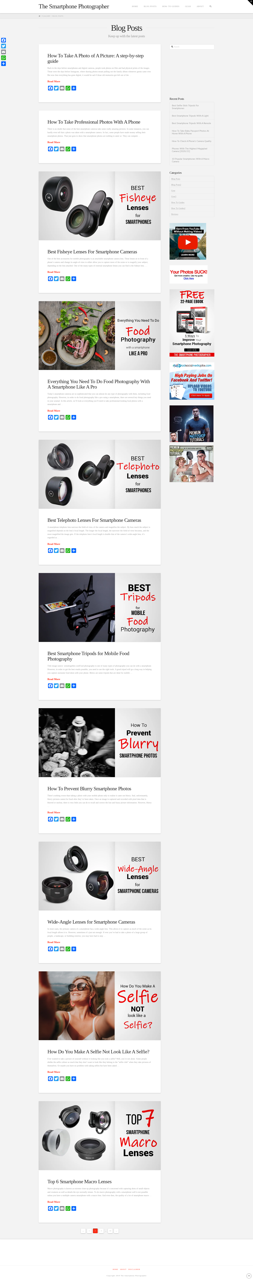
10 (110, 1231)
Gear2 (173, 196)
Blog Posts (175, 179)
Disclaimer (134, 1269)
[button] (250, 3)
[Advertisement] (192, 73)
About (123, 1269)
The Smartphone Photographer (74, 6)
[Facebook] (3, 40)
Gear (173, 191)
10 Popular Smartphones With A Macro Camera (190, 160)
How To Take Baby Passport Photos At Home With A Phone (190, 132)
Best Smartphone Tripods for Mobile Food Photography (88, 656)
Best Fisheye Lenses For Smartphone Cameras (92, 252)
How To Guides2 (178, 208)
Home (115, 1269)
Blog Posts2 (176, 185)
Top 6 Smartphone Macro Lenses (79, 1181)
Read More (53, 81)
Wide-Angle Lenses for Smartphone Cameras (91, 922)
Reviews (174, 214)
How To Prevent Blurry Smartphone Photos (89, 788)
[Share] (3, 64)
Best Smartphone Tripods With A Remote (191, 123)
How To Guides (177, 202)
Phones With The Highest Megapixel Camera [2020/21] (189, 150)
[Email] (3, 52)
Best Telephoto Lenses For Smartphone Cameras (94, 520)
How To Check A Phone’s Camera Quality (191, 141)
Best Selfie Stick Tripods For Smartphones (185, 107)
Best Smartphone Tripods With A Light (190, 116)
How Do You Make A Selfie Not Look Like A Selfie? (98, 1051)
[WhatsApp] (3, 58)
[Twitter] (3, 46)
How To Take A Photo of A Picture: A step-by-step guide (95, 58)
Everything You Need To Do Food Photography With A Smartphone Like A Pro (98, 384)
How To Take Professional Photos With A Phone (93, 122)
